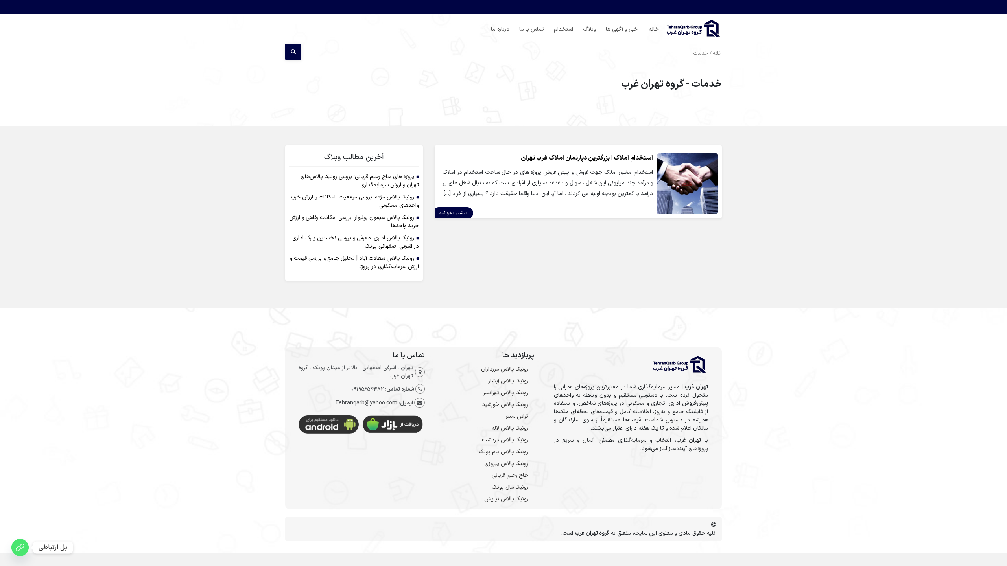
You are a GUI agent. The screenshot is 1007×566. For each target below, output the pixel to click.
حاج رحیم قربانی (510, 475)
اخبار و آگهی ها (622, 29)
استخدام (563, 29)
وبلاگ (589, 29)
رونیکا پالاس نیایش (506, 499)
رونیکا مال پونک (510, 487)
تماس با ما (531, 29)
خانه (654, 29)
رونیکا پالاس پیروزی (506, 463)
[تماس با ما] (20, 547)
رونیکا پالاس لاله (510, 428)
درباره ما (500, 29)
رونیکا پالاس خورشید (505, 405)
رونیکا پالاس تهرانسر (505, 393)
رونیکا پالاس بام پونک (503, 452)
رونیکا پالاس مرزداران (504, 369)
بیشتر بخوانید (453, 213)
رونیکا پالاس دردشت (505, 440)
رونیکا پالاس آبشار (508, 381)
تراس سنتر (516, 416)
